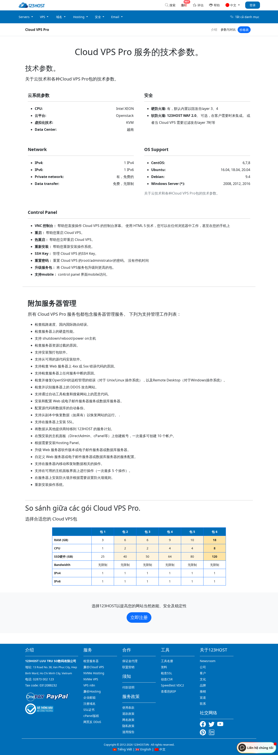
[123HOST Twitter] (212, 724)
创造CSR (167, 679)
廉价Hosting (92, 691)
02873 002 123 (43, 679)
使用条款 (128, 707)
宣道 (203, 697)
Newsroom (207, 661)
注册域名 (89, 703)
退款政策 (128, 713)
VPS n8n (89, 685)
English (145, 749)
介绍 (214, 29)
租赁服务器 (91, 661)
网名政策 (128, 720)
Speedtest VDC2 (172, 685)
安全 (98, 17)
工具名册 (167, 661)
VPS (43, 17)
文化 (203, 679)
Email (115, 17)
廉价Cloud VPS (93, 667)
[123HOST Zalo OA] (211, 732)
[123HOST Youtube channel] (221, 724)
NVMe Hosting (93, 673)
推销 (203, 691)
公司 (203, 667)
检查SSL (166, 673)
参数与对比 (228, 29)
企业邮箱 (89, 697)
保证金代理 (129, 661)
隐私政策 (128, 726)
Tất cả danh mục (247, 17)
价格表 (244, 30)
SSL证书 (88, 710)
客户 (203, 673)
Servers (24, 17)
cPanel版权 (91, 716)
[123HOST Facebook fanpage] (204, 724)
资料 (164, 667)
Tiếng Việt (124, 749)
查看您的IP (168, 691)
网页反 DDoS (92, 722)
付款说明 (128, 687)
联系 (203, 703)
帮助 (217, 5)
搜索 (172, 5)
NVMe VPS (90, 679)
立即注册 (139, 617)
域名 (59, 17)
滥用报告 (128, 732)
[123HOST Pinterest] (203, 732)
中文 (162, 749)
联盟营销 (128, 667)
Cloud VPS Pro (37, 29)
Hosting (79, 17)
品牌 (203, 685)
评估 (200, 5)
